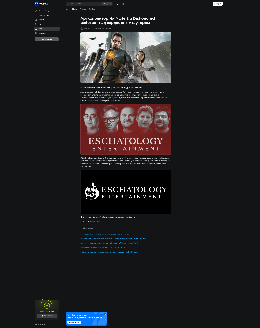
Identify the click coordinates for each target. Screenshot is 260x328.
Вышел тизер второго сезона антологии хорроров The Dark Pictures (109, 252)
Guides (92, 9)
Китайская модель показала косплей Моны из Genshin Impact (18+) (109, 243)
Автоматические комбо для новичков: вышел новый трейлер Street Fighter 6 (113, 238)
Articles (83, 9)
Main (68, 9)
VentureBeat (95, 221)
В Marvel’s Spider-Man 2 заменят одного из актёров (102, 247)
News (74, 9)
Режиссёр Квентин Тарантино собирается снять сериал (104, 234)
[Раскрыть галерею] (125, 129)
